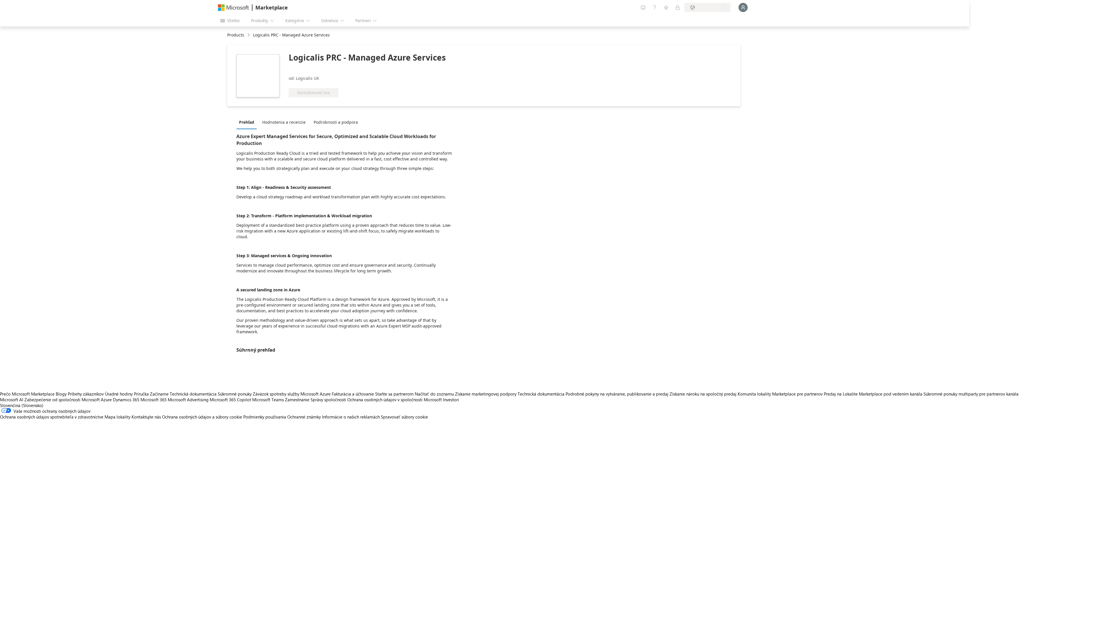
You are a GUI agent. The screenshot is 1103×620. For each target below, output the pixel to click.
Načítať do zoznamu (434, 394)
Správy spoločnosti (328, 399)
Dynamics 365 (126, 399)
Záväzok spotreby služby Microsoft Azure (292, 394)
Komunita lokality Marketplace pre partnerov (780, 394)
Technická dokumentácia (193, 394)
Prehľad (246, 122)
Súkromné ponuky (235, 394)
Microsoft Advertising (188, 399)
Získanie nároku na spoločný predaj (703, 394)
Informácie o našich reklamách (351, 417)
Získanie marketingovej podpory (485, 394)
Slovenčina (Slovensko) (21, 405)
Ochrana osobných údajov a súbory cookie (202, 417)
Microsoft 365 (153, 399)
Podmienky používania (264, 417)
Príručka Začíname (151, 394)
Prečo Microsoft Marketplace (27, 394)
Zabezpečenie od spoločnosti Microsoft (62, 399)
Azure (106, 399)
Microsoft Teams (268, 399)
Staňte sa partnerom (394, 394)
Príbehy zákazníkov (86, 394)
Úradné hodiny (119, 394)
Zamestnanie (297, 399)
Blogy (61, 394)
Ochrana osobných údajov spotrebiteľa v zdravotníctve (51, 417)
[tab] (248, 122)
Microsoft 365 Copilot (230, 399)
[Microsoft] (233, 7)
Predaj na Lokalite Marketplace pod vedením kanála (873, 394)
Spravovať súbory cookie (404, 417)
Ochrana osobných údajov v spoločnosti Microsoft (394, 399)
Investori (451, 399)
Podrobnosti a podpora (336, 122)
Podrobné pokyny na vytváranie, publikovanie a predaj (617, 394)
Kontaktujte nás (146, 417)
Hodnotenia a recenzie (284, 122)
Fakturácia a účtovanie (353, 394)
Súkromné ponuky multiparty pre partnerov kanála (971, 394)
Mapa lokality (117, 417)
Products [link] (235, 35)
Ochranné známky (304, 417)
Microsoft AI (11, 399)
